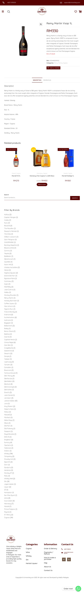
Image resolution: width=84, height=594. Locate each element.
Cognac (65, 63)
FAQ (45, 563)
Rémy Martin (58, 63)
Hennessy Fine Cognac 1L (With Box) (42, 176)
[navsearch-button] (9, 12)
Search (6, 194)
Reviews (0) (47, 80)
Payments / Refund (48, 553)
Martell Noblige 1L (68, 176)
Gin (27, 560)
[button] (53, 67)
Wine (28, 552)
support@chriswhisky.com (72, 2)
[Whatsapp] (78, 588)
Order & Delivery (50, 548)
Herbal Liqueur (31, 563)
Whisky (28, 556)
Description (37, 80)
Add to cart (42, 184)
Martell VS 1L (16, 176)
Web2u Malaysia (63, 577)
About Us (47, 567)
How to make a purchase (50, 558)
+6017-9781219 (11, 2)
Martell (14, 173)
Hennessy (39, 173)
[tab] (37, 80)
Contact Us (48, 570)
